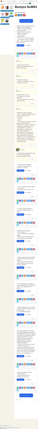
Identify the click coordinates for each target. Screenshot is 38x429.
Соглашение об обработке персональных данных (12, 427)
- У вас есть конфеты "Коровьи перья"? (26, 186)
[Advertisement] (7, 40)
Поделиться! (21, 45)
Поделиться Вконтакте (27, 53)
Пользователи (9, 1)
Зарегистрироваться (24, 1)
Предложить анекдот (31, 1)
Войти (19, 1)
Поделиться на (32, 53)
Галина (17, 60)
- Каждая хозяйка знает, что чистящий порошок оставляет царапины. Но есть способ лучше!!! (26, 309)
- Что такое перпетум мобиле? (24, 164)
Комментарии (14, 1)
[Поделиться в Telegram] (22, 53)
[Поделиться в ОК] (25, 53)
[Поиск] (36, 1)
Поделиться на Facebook (29, 53)
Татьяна (11, 9)
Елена (2, 22)
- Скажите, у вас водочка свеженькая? (26, 257)
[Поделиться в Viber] (20, 53)
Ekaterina (7, 9)
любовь (3, 9)
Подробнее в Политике (25, 3)
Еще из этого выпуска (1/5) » (26, 20)
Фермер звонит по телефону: (23, 230)
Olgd (20, 148)
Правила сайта (2, 427)
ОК (29, 3)
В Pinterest (34, 53)
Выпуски (4, 1)
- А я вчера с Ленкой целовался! (24, 208)
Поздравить (2, 10)
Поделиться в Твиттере (18, 56)
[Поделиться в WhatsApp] (18, 53)
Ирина (7, 22)
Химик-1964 (11, 14)
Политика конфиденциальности (5, 425)
